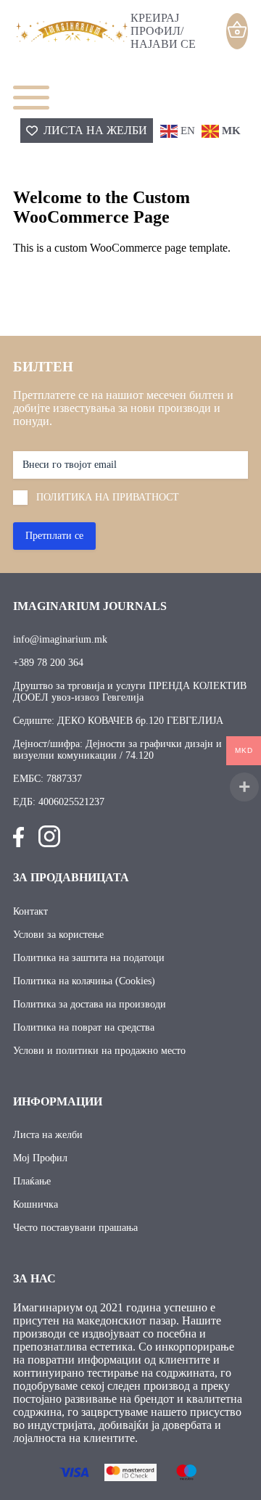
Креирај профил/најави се (163, 31)
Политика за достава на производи (89, 1004)
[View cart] (237, 30)
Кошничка (35, 1204)
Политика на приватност (107, 497)
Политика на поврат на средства (83, 1027)
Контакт (30, 911)
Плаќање (32, 1181)
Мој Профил (40, 1158)
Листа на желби (48, 1134)
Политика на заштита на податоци (89, 957)
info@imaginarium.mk (60, 639)
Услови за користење (58, 934)
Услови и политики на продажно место (99, 1050)
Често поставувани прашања (75, 1227)
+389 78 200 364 (48, 662)
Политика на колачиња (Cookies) (84, 981)
